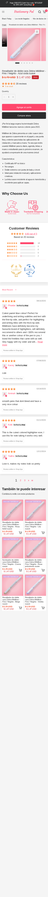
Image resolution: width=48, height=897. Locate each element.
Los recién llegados (22, 19)
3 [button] (24, 480)
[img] (8, 301)
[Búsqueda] (39, 11)
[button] (9, 83)
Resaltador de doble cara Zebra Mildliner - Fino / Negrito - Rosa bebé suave (11, 525)
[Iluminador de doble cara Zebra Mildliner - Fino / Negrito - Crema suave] (12, 547)
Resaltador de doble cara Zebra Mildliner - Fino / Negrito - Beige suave (11, 600)
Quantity (5, 91)
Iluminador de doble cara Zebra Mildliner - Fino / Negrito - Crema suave (11, 563)
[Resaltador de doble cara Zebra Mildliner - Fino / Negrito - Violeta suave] (35, 585)
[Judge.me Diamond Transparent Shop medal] (29, 269)
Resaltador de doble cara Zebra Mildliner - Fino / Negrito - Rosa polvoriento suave (34, 563)
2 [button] (20, 480)
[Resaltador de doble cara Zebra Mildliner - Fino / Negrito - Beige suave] (12, 585)
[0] (44, 11)
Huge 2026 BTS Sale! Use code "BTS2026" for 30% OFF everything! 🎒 (26, 4)
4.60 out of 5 (31, 234)
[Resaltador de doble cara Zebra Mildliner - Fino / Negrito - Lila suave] (35, 510)
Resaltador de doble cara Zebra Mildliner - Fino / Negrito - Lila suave (34, 525)
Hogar (4, 25)
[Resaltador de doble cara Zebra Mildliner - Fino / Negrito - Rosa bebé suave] (12, 510)
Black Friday (6, 19)
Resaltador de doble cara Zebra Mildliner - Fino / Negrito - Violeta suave (34, 600)
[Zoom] (37, 32)
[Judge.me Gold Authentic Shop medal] (16, 269)
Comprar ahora (24, 115)
